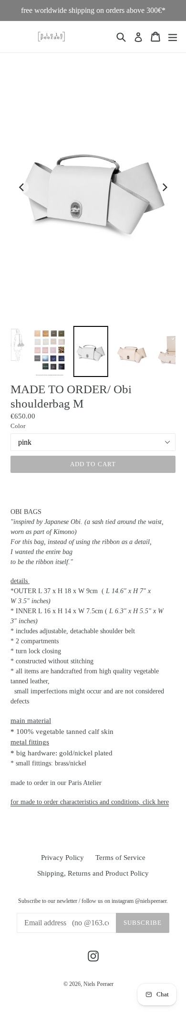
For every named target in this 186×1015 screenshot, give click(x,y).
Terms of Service (120, 857)
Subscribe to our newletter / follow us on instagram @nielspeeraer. (93, 901)
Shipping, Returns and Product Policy (93, 873)
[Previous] (22, 187)
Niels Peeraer (98, 984)
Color (17, 425)
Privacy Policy (62, 857)
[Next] (164, 187)
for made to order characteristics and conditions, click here (89, 802)
